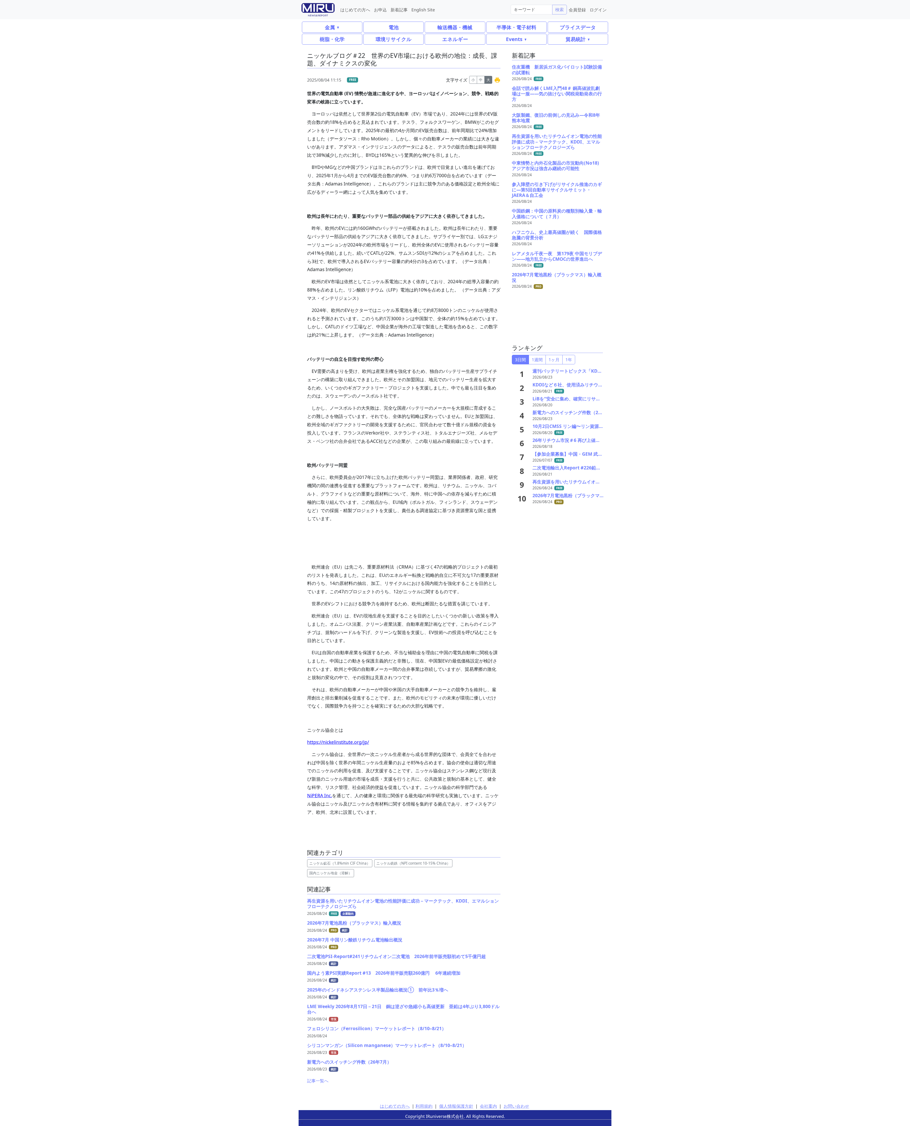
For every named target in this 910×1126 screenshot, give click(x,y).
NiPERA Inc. (319, 795)
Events (514, 39)
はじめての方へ (355, 10)
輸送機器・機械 (454, 27)
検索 (559, 9)
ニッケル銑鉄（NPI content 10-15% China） (413, 863)
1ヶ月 (554, 359)
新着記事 (399, 10)
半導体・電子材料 (516, 27)
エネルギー (455, 39)
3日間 (520, 359)
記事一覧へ (317, 1081)
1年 (568, 359)
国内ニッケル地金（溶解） (330, 873)
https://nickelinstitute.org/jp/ (338, 742)
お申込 (380, 10)
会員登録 (577, 10)
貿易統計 (576, 39)
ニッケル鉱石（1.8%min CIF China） (339, 863)
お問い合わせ (516, 1106)
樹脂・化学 (332, 39)
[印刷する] (497, 79)
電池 (394, 27)
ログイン (598, 10)
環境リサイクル (394, 39)
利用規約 (423, 1106)
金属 (330, 27)
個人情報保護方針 (456, 1106)
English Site (423, 10)
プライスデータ (578, 27)
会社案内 (488, 1106)
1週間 (537, 359)
